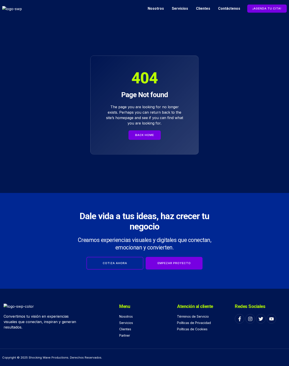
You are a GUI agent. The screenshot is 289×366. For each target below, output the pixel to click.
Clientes (203, 8)
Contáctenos (229, 8)
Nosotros (156, 8)
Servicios (180, 8)
